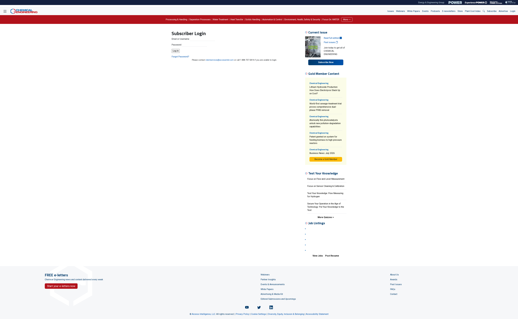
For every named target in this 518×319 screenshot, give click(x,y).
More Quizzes (325, 217)
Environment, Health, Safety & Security (302, 19)
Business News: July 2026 (322, 153)
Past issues (330, 42)
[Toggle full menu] (5, 11)
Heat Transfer (236, 19)
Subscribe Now (325, 62)
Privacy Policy (242, 314)
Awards (393, 279)
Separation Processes (200, 19)
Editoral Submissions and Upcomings (278, 299)
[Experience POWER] (476, 2)
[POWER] (455, 2)
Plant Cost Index (472, 11)
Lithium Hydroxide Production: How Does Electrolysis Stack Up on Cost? (324, 90)
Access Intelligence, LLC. (204, 314)
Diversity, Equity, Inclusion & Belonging (286, 314)
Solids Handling (252, 19)
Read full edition (332, 38)
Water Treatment (220, 19)
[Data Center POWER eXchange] (496, 2)
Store (460, 11)
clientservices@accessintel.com (220, 60)
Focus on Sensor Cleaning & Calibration (325, 186)
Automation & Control (272, 19)
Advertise (503, 11)
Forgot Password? (180, 56)
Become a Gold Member (325, 159)
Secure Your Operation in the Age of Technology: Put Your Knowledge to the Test (325, 206)
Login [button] (512, 11)
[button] (484, 11)
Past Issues (396, 284)
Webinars (400, 11)
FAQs (392, 289)
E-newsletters (448, 11)
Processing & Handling (176, 19)
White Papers (413, 11)
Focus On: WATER (330, 19)
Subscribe (492, 11)
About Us (394, 274)
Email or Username (180, 39)
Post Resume (332, 255)
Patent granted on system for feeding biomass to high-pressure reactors (325, 139)
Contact (393, 294)
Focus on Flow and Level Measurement (325, 179)
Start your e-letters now (61, 286)
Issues (390, 11)
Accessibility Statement (317, 314)
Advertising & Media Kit (272, 294)
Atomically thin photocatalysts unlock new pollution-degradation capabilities (325, 123)
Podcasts (435, 11)
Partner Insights (268, 279)
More (346, 19)
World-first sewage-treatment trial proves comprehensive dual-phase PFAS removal (325, 106)
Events (425, 11)
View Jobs (318, 255)
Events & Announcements (273, 284)
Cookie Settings (258, 314)
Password (176, 44)
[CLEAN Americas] (510, 2)
